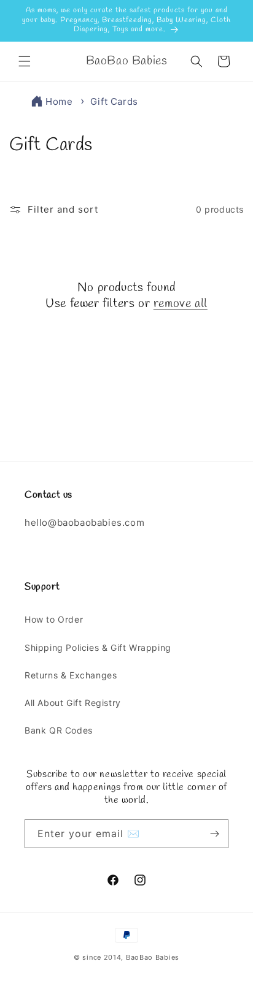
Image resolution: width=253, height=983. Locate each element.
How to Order (54, 619)
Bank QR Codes (59, 730)
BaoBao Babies (152, 957)
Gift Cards (114, 101)
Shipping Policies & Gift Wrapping (98, 647)
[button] (24, 61)
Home (58, 101)
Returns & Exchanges (71, 675)
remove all (181, 304)
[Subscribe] (214, 833)
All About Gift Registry (73, 702)
